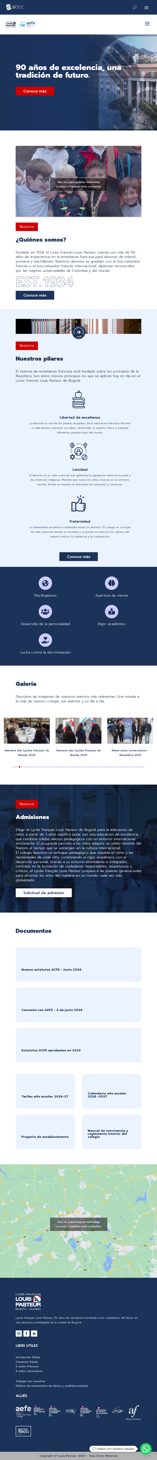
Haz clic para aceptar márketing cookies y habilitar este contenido (78, 184)
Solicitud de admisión (43, 893)
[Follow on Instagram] (19, 1333)
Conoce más (35, 91)
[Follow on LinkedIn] (34, 1333)
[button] (12, 767)
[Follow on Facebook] (26, 1333)
